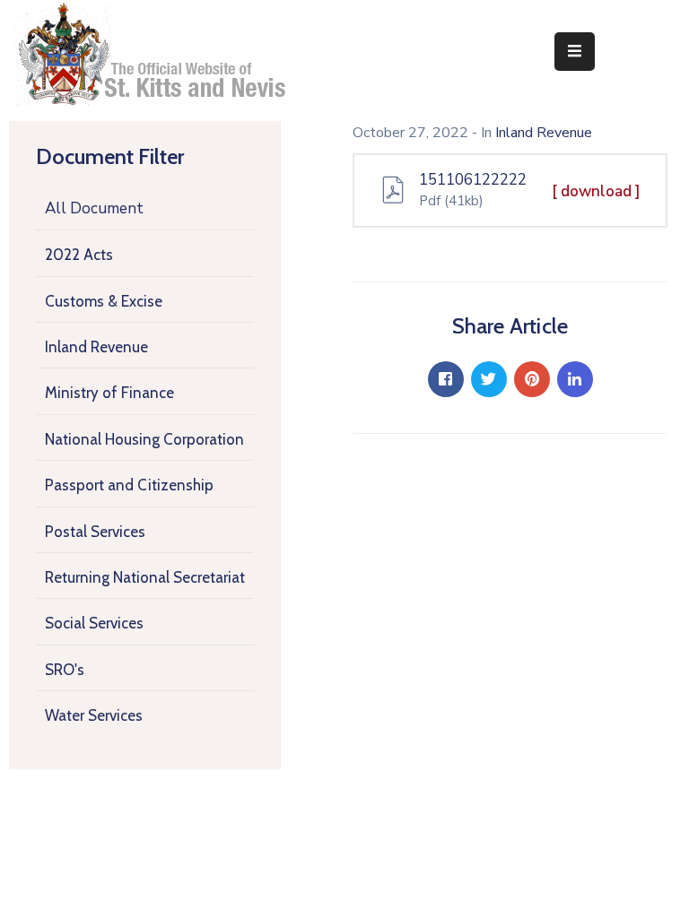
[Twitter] (489, 379)
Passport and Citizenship (129, 485)
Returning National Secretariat (145, 577)
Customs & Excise (103, 301)
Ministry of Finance (109, 393)
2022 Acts (79, 255)
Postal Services (95, 532)
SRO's (64, 670)
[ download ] (596, 191)
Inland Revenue (96, 347)
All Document (94, 208)
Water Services (94, 715)
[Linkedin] (575, 379)
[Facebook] (446, 379)
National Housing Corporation (144, 439)
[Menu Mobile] (574, 51)
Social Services (94, 623)
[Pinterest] (532, 379)
